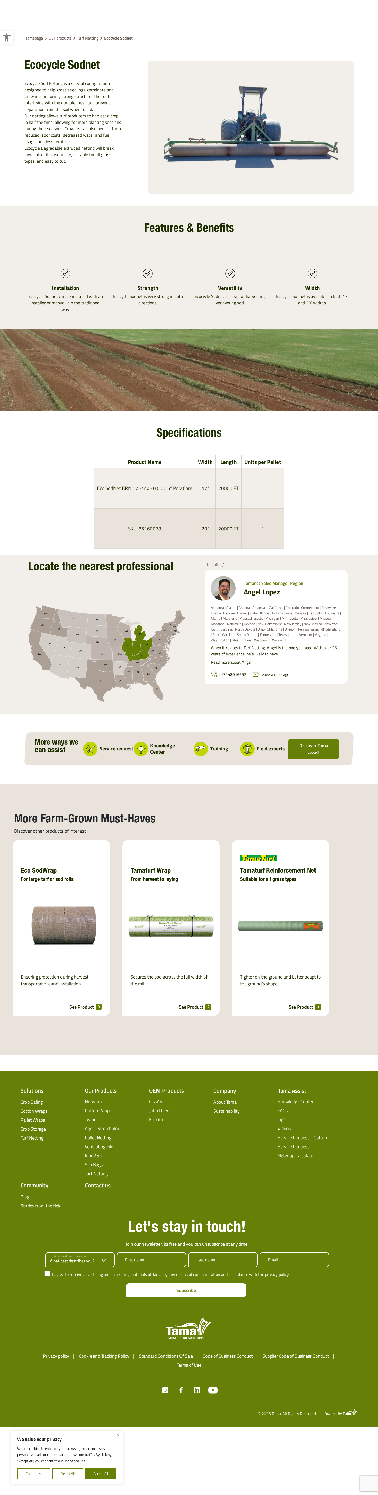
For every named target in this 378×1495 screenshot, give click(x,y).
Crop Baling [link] (32, 1102)
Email (273, 1260)
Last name (206, 1260)
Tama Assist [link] (292, 1090)
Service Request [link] (293, 1146)
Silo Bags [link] (94, 1164)
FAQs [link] (283, 1110)
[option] (61, 928)
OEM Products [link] (166, 1090)
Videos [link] (284, 1128)
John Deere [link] (160, 1110)
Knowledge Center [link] (295, 1101)
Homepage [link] (33, 38)
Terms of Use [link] (189, 1365)
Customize (34, 1473)
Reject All (68, 1473)
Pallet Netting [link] (98, 1137)
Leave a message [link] (274, 674)
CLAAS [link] (155, 1101)
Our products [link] (60, 38)
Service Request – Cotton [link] (302, 1137)
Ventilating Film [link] (100, 1146)
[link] (6, 37)
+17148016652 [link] (232, 674)
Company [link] (224, 1090)
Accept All (101, 1473)
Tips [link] (281, 1119)
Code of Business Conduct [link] (228, 1356)
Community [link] (34, 1185)
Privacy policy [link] (56, 1356)
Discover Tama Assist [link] (313, 749)
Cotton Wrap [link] (97, 1110)
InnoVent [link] (93, 1155)
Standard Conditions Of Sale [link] (166, 1356)
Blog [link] (25, 1196)
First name (134, 1260)
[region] (66, 1458)
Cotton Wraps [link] (34, 1111)
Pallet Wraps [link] (33, 1120)
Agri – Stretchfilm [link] (102, 1128)
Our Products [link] (101, 1090)
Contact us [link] (98, 1185)
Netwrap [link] (93, 1101)
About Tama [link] (225, 1102)
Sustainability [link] (226, 1111)
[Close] (118, 1435)
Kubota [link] (156, 1119)
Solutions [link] (32, 1090)
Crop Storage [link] (33, 1129)
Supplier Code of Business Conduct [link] (296, 1356)
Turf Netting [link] (87, 38)
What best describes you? (70, 1256)
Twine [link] (90, 1119)
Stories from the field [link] (41, 1205)
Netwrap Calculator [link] (296, 1155)
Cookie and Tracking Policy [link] (104, 1356)
